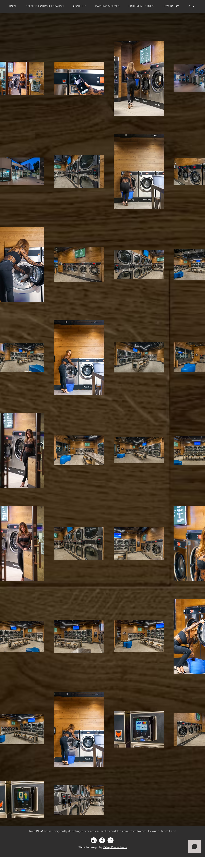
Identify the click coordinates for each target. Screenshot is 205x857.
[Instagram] (111, 840)
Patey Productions (115, 847)
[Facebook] (102, 840)
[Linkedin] (94, 840)
